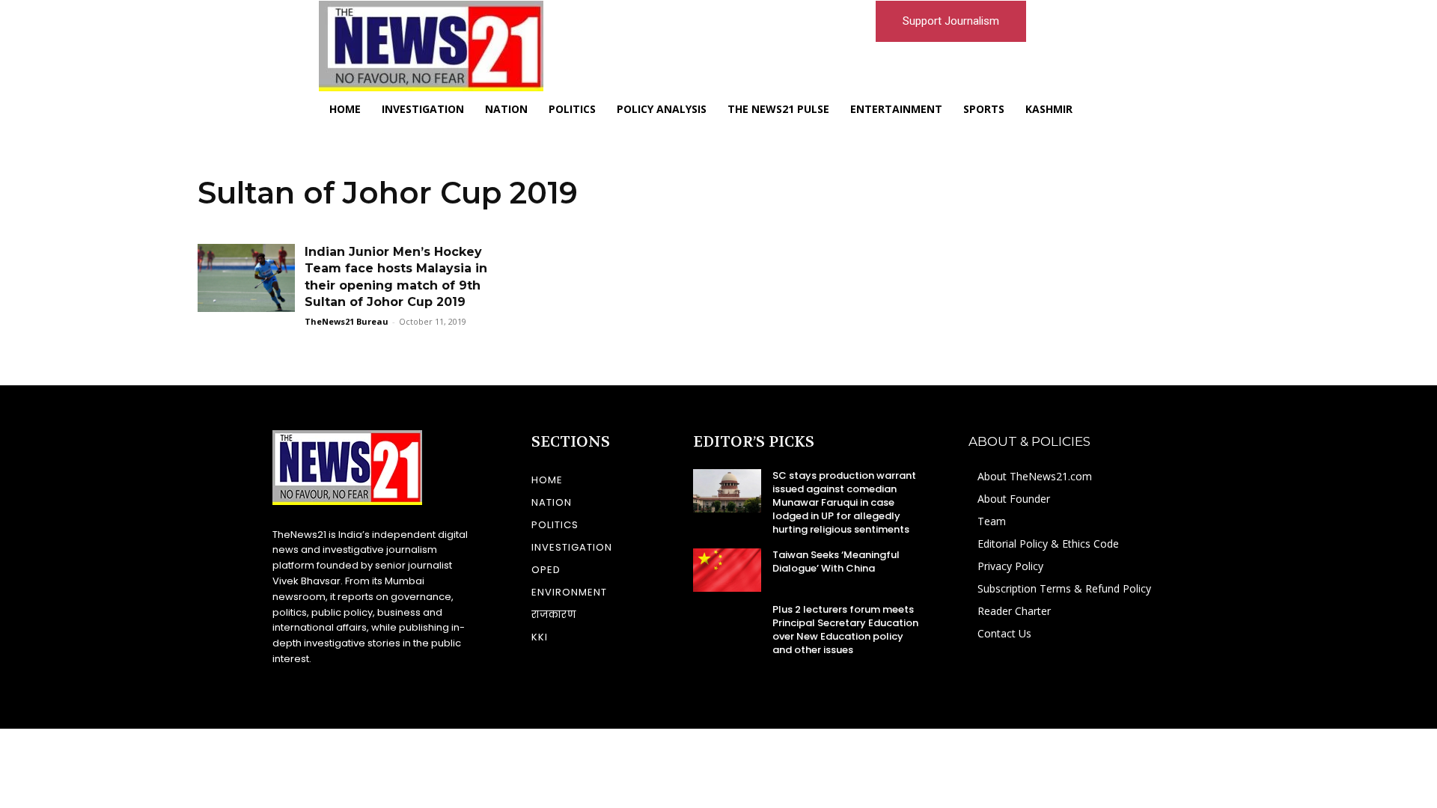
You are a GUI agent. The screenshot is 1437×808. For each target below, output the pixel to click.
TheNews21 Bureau (346, 321)
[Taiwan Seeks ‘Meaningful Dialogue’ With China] (727, 570)
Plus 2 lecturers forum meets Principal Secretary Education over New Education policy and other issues (845, 630)
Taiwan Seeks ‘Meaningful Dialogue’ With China (836, 561)
